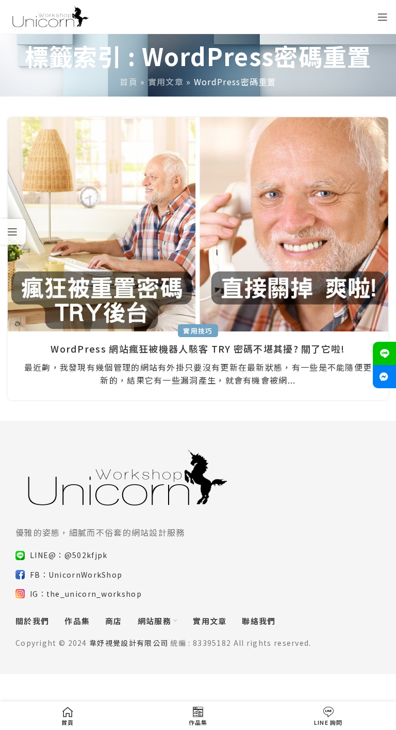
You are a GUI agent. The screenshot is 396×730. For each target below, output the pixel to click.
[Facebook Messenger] (384, 376)
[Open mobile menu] (382, 17)
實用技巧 (197, 331)
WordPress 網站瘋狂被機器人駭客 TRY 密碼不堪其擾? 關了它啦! (198, 348)
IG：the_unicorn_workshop (86, 594)
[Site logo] (49, 15)
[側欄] (13, 232)
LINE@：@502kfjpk (69, 555)
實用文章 (166, 81)
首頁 (129, 81)
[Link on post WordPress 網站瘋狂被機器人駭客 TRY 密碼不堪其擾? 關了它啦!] (198, 224)
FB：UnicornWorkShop (76, 574)
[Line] (384, 353)
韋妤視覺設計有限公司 (128, 643)
